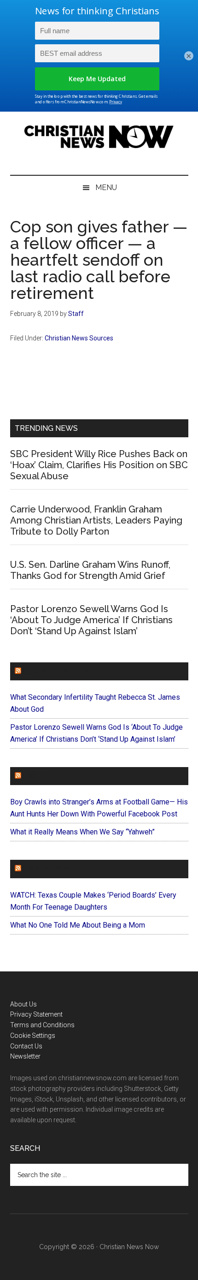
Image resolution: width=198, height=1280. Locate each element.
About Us (23, 1004)
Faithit (37, 776)
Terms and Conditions (42, 1025)
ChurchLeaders (56, 671)
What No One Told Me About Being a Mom (77, 925)
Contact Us (26, 1046)
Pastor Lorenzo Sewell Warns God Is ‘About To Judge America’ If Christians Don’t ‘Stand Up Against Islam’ (91, 620)
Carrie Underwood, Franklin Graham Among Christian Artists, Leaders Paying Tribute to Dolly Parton (96, 520)
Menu (106, 187)
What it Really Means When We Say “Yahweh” (82, 832)
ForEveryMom (52, 868)
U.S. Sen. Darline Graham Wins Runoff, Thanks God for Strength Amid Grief (90, 570)
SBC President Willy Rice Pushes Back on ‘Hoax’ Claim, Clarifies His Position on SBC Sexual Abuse (99, 465)
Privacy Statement (36, 1014)
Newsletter (25, 1056)
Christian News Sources (79, 338)
